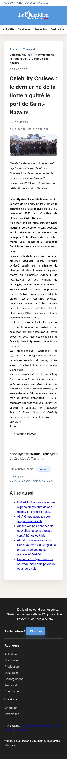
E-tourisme (11, 691)
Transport (29, 49)
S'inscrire (35, 631)
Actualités (8, 29)
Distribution (24, 29)
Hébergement (13, 679)
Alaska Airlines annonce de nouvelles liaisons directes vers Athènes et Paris (35, 530)
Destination (57, 29)
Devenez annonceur (37, 2)
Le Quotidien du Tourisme (37, 726)
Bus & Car (20, 730)
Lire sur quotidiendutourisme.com (31, 478)
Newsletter (11, 714)
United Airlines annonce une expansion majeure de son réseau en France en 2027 (36, 507)
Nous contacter (13, 2)
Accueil (14, 49)
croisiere (44, 469)
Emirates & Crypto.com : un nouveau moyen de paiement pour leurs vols (36, 564)
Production (41, 29)
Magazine (10, 708)
